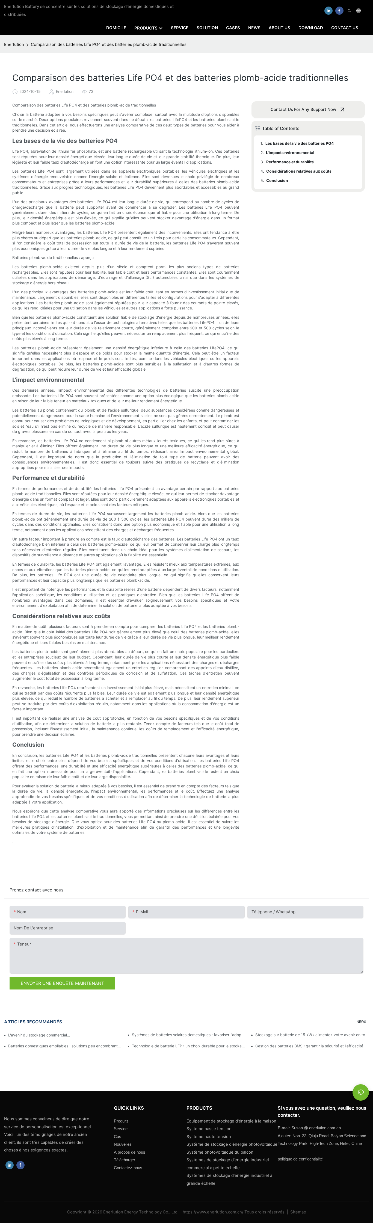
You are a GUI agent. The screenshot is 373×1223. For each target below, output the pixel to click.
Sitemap (297, 1212)
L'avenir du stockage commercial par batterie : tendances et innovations (39, 1035)
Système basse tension (209, 1128)
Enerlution (14, 44)
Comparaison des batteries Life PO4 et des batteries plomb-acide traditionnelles (109, 44)
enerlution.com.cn (316, 1127)
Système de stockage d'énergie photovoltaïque (232, 1144)
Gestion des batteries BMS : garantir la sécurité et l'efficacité (309, 1046)
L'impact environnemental (290, 152)
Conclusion (277, 180)
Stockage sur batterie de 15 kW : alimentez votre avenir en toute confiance (312, 1034)
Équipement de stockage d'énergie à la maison (231, 1121)
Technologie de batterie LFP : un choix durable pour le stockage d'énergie (188, 1046)
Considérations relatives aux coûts (298, 171)
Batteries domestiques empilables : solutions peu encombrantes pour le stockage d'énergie (65, 1046)
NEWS (361, 1022)
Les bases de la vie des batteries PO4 (299, 143)
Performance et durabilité (290, 161)
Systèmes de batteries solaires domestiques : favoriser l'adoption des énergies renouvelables (188, 1034)
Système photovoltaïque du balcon (220, 1152)
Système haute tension (209, 1136)
